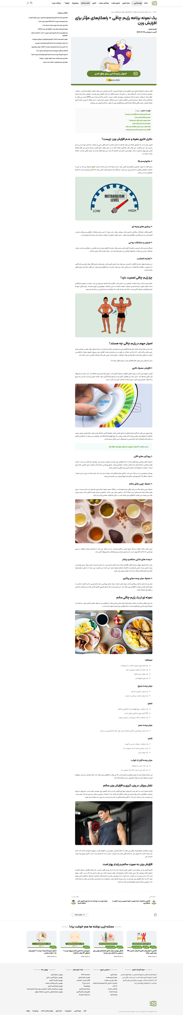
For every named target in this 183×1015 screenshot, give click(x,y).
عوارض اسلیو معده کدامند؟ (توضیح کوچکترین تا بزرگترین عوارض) (50, 39)
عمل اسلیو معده (111, 977)
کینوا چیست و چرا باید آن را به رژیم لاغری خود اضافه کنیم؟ (92, 902)
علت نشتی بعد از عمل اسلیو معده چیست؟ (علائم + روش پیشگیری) (50, 47)
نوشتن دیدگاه (78, 915)
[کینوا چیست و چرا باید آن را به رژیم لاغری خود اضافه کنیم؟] (73, 902)
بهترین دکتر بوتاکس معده (54, 983)
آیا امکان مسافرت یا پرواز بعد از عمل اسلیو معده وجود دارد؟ (52, 51)
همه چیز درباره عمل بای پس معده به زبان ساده (55, 25)
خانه (155, 12)
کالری (93, 167)
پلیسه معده (113, 992)
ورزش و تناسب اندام (137, 947)
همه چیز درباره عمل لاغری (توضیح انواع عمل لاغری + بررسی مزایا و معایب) (48, 18)
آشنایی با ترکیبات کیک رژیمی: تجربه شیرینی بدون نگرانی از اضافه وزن (131, 902)
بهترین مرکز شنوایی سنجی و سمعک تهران (49, 992)
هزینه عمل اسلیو (84, 977)
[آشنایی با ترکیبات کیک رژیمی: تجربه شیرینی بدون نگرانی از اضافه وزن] (154, 902)
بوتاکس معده (112, 989)
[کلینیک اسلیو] (154, 3)
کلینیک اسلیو (153, 29)
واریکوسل (87, 986)
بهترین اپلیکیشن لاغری (55, 986)
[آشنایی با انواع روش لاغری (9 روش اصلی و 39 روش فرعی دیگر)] (141, 939)
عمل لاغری (146, 947)
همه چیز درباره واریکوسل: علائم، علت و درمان (55, 62)
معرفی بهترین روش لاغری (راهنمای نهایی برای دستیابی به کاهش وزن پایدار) (108, 952)
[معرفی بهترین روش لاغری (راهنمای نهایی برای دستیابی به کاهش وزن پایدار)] (108, 939)
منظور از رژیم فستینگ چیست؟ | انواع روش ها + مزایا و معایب (42, 952)
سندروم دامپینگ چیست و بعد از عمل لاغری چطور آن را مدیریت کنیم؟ (49, 55)
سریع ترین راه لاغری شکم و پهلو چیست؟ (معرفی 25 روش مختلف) (76, 952)
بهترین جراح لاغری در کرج (55, 977)
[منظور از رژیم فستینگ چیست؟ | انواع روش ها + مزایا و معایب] (41, 939)
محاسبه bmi (85, 974)
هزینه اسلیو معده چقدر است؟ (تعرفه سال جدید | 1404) (53, 29)
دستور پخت (68, 1011)
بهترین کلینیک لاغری (56, 980)
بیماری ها (35, 1011)
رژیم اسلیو (113, 994)
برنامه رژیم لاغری (84, 989)
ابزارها (28, 1011)
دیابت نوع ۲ (86, 983)
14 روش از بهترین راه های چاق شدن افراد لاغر (124, 446)
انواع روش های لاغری (83, 992)
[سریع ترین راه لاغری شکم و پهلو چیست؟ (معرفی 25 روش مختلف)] (75, 939)
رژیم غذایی (153, 947)
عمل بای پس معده (110, 980)
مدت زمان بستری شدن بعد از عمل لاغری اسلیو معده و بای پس (51, 43)
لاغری (128, 91)
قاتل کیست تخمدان (83, 980)
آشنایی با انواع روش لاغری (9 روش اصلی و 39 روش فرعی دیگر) (142, 952)
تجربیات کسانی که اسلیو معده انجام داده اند (105, 984)
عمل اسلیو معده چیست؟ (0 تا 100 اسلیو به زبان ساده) (53, 21)
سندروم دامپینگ (84, 994)
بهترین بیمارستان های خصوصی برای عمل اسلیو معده (45, 989)
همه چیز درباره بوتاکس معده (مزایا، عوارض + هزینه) (54, 58)
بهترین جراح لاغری (57, 974)
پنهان (137, 111)
